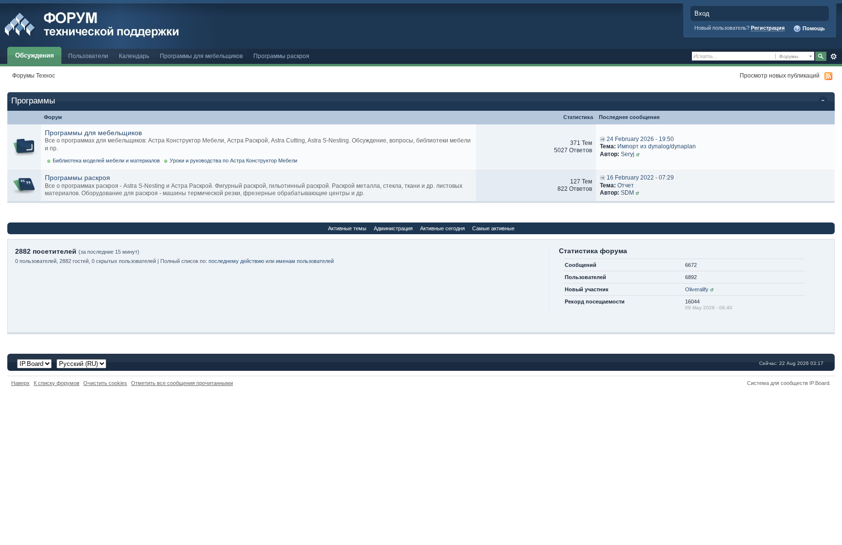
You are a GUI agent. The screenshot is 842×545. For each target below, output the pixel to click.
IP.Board (819, 383)
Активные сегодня (442, 228)
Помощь (813, 28)
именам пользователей (305, 261)
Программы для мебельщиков (201, 56)
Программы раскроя (281, 56)
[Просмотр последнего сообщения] (602, 139)
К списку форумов (56, 383)
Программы (33, 100)
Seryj (627, 154)
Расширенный (833, 56)
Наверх (20, 383)
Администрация (393, 228)
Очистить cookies (105, 383)
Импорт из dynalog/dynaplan (656, 146)
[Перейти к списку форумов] (113, 23)
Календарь (134, 56)
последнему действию (236, 261)
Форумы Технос (33, 75)
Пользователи (88, 56)
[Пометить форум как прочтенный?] (24, 146)
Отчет (625, 185)
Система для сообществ (777, 383)
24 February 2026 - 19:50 (640, 139)
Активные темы (347, 228)
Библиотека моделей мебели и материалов (106, 160)
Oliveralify (696, 289)
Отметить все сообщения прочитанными (182, 383)
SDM (627, 192)
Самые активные (493, 228)
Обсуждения (34, 55)
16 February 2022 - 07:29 (640, 177)
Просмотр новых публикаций (780, 75)
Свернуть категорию (825, 101)
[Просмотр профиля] (638, 154)
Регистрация (768, 28)
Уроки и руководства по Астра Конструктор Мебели (233, 160)
